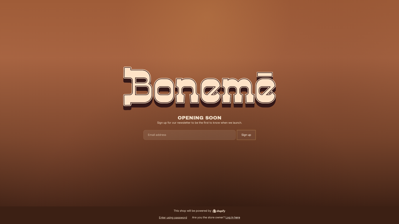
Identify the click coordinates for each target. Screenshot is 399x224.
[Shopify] (219, 211)
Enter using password (173, 217)
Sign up (246, 134)
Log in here (233, 217)
